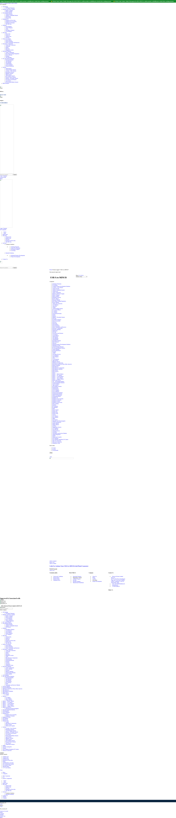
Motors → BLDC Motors (57, 374)
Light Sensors (8, 68)
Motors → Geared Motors (58, 376)
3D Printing (54, 285)
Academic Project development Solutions (61, 286)
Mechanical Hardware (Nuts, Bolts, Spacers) (62, 364)
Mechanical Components (57, 363)
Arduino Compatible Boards (12, 15)
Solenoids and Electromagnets (58, 421)
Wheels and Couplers (57, 437)
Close (1, 770)
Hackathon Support (15, 249)
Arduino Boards (9, 14)
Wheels (53, 435)
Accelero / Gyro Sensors (11, 71)
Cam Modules (9, 61)
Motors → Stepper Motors (58, 379)
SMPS (53, 418)
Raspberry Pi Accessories (11, 21)
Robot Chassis (55, 409)
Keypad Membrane (10, 66)
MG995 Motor (6, 766)
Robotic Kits (8, 17)
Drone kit (8, 35)
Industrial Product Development (18, 255)
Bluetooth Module (9, 59)
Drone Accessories (56, 321)
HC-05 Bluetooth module (8, 764)
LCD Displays (9, 31)
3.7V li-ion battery (7, 767)
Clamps (54, 307)
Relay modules (55, 403)
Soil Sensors (55, 419)
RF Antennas (55, 406)
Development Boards (56, 313)
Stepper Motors (55, 423)
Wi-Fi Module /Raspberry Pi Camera (60, 439)
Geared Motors (55, 335)
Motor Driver (55, 370)
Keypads (7, 56)
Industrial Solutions (10, 253)
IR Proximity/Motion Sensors (12, 82)
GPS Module (8, 62)
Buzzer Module (9, 55)
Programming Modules (57, 393)
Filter (51, 452)
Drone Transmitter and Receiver (12, 42)
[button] (52, 570)
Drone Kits (8, 34)
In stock (54, 449)
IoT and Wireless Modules (58, 346)
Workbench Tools (56, 443)
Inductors (8, 48)
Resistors (54, 405)
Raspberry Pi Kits (56, 401)
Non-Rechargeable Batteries (58, 382)
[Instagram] (117, 593)
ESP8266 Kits (6, 759)
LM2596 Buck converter (8, 762)
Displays (54, 316)
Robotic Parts (55, 413)
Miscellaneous (55, 366)
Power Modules (55, 391)
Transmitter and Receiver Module (59, 433)
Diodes (7, 47)
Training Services (56, 430)
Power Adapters (55, 390)
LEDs (7, 29)
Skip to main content (12, 3)
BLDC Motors (55, 298)
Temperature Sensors (56, 427)
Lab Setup (13, 250)
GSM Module (9, 63)
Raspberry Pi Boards (10, 22)
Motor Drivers (55, 371)
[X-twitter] (113, 593)
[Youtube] (121, 593)
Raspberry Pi (55, 397)
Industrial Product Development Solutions (61, 344)
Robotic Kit (54, 411)
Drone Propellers (9, 41)
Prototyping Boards (56, 396)
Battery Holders (9, 11)
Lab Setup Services (56, 354)
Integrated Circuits (9, 50)
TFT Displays (55, 428)
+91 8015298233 (3, 102)
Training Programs (15, 246)
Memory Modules (56, 365)
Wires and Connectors (57, 442)
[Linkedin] (124, 593)
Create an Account (4, 811)
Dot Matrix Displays (10, 30)
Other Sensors (9, 74)
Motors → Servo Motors (57, 377)
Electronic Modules (56, 329)
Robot (4, 761)
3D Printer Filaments (10, 8)
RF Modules (55, 407)
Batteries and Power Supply (58, 293)
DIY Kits (54, 318)
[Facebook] (110, 593)
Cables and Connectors (11, 45)
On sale (54, 447)
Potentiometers (55, 388)
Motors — (54, 372)
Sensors (54, 414)
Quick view (52, 562)
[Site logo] (7, 173)
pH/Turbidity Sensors (10, 76)
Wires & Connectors (56, 440)
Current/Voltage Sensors (11, 69)
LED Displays (9, 26)
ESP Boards (8, 16)
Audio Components (10, 52)
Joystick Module (9, 64)
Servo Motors (55, 416)
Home (51, 269)
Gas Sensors (8, 80)
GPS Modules (9, 57)
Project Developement (57, 395)
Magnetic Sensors (9, 73)
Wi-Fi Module (55, 438)
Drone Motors (9, 40)
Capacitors (8, 46)
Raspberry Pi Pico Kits (10, 20)
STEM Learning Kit (56, 422)
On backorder (55, 450)
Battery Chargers (9, 10)
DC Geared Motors (56, 309)
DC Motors (54, 311)
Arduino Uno (6, 756)
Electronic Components (57, 328)
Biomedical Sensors (10, 72)
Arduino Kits (8, 36)
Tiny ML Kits (8, 24)
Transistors (54, 432)
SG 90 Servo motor (7, 765)
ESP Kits (7, 37)
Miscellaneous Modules (57, 369)
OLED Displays (9, 27)
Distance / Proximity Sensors (12, 78)
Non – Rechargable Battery (58, 381)
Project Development (15, 248)
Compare (5, 798)
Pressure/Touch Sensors (11, 77)
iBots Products (55, 342)
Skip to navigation (4, 3)
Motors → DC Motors (57, 375)
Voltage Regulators (56, 434)
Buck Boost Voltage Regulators (12, 53)
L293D (53, 353)
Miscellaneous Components (58, 367)
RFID (53, 408)
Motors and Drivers (56, 380)
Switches (54, 425)
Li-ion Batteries (55, 359)
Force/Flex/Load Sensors (11, 79)
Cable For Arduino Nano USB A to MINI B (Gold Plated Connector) (69, 566)
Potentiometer (55, 387)
